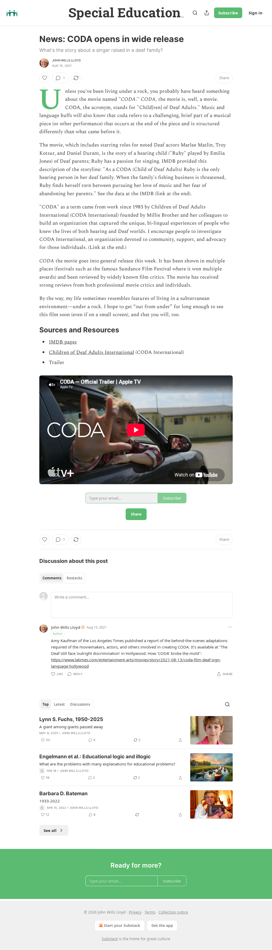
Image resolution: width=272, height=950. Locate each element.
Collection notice (173, 912)
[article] (136, 730)
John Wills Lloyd (66, 60)
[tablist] (62, 578)
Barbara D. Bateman (63, 793)
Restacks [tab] (74, 578)
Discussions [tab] (80, 704)
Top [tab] (45, 704)
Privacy (135, 912)
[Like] (44, 78)
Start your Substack (122, 925)
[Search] (195, 12)
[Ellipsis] (230, 627)
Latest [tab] (59, 704)
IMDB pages (63, 342)
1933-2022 (49, 800)
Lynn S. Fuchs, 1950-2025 (71, 719)
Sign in (255, 12)
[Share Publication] (206, 12)
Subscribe (228, 12)
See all (50, 830)
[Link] (32, 330)
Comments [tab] (51, 578)
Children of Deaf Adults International (91, 352)
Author (58, 633)
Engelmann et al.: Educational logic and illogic (95, 757)
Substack (110, 938)
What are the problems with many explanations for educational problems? (107, 764)
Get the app (162, 925)
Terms (149, 912)
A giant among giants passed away (71, 726)
